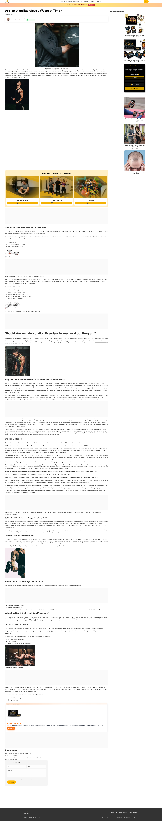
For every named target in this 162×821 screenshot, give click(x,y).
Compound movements (11, 236)
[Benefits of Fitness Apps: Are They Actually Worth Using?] (134, 134)
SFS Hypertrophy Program (14, 723)
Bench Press (11, 246)
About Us (112, 812)
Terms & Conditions (105, 817)
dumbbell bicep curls (48, 545)
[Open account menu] (152, 1)
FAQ (116, 812)
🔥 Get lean (134, 77)
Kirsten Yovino (22, 19)
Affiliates (130, 812)
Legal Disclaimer (135, 817)
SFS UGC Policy (120, 817)
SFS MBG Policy (127, 817)
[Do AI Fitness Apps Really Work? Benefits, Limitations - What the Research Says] (134, 107)
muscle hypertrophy (51, 429)
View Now (11, 728)
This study (7, 480)
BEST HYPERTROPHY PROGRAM (14, 704)
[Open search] (150, 1)
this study (12, 465)
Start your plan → (135, 88)
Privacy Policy (113, 817)
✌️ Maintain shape (135, 84)
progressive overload (10, 514)
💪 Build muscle (134, 81)
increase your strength (53, 431)
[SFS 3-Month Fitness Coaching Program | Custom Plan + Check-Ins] (134, 24)
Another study (8, 474)
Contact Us (125, 812)
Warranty (120, 812)
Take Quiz (91, 4)
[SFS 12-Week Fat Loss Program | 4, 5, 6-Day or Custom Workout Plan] (134, 49)
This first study (9, 448)
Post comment (11, 782)
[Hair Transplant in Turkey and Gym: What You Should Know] (134, 160)
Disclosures (135, 812)
